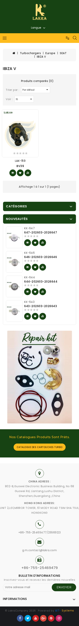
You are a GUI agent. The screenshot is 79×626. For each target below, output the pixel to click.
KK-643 (29, 302)
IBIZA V (41, 57)
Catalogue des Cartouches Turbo (40, 447)
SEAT (63, 53)
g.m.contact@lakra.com (39, 550)
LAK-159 (20, 161)
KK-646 (29, 253)
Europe (50, 53)
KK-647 (29, 228)
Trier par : (12, 90)
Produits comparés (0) (37, 81)
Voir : (9, 99)
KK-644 (29, 277)
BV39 (20, 166)
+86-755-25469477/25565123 (39, 532)
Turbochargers (30, 53)
